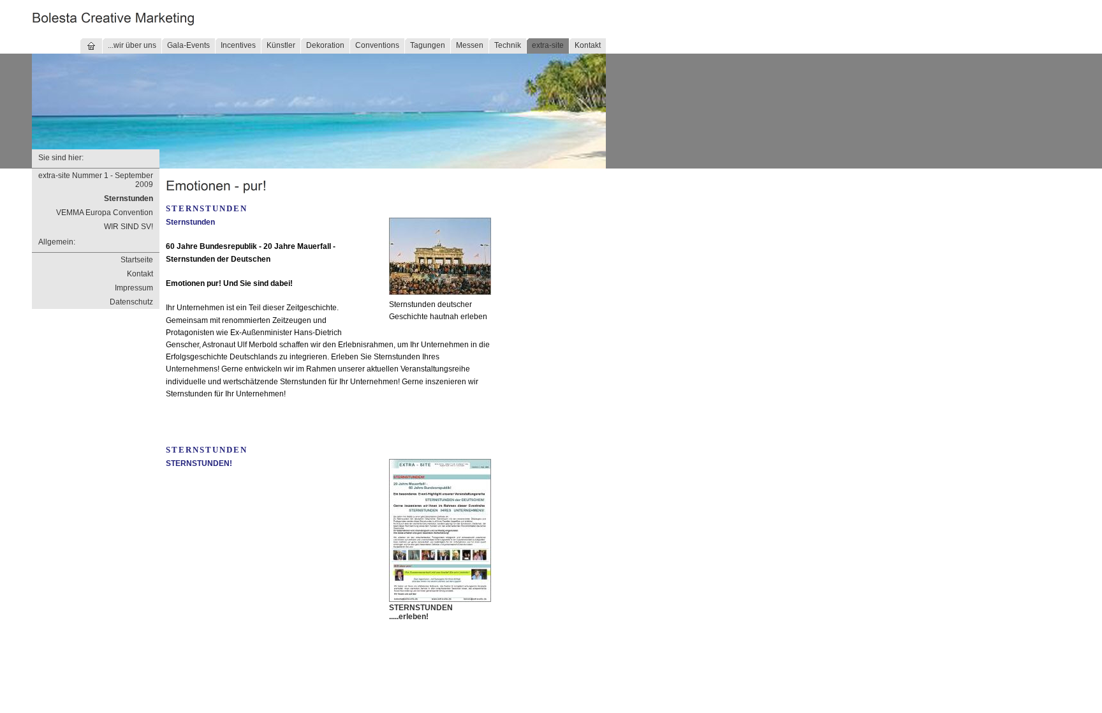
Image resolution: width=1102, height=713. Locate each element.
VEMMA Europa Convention (104, 212)
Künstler (281, 45)
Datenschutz (131, 301)
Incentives (238, 45)
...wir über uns (132, 45)
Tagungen (427, 45)
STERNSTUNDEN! (199, 463)
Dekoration (325, 45)
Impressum (134, 287)
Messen (469, 45)
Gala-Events (188, 45)
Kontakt (588, 45)
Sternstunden (128, 198)
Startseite (137, 259)
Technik (507, 45)
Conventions (377, 45)
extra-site (548, 45)
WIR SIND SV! (128, 226)
